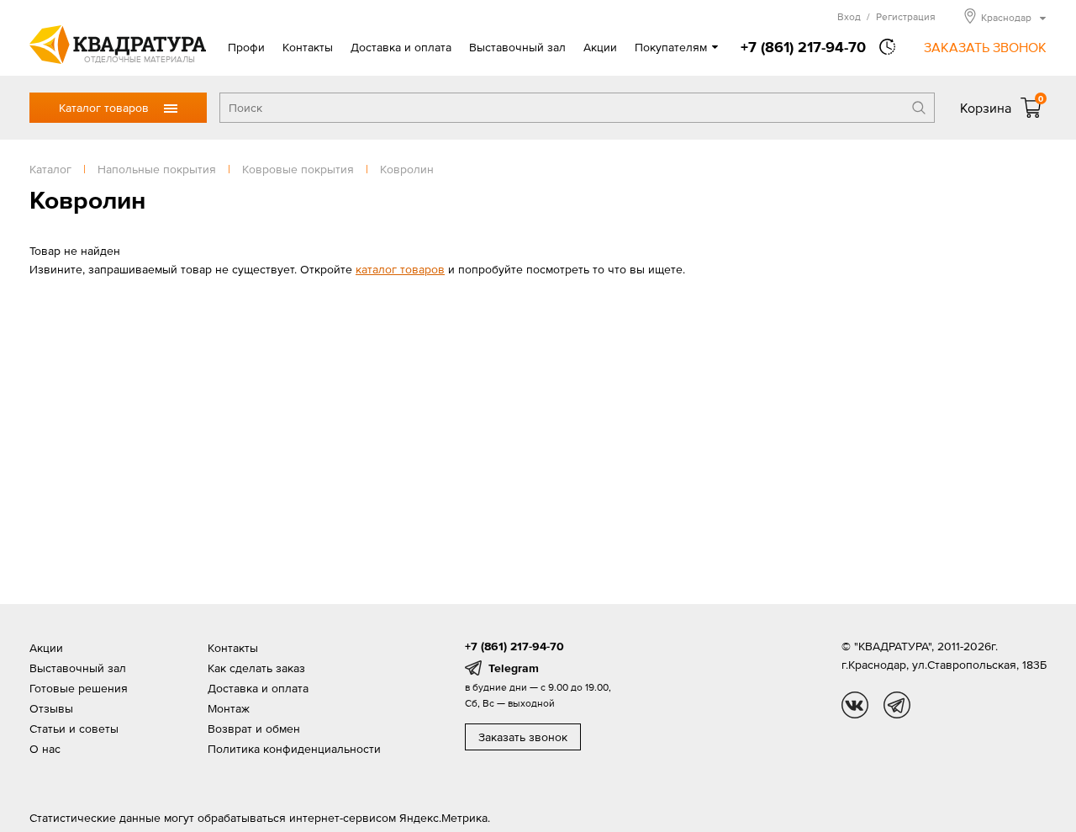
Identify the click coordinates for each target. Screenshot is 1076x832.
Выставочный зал (517, 47)
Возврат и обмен (254, 728)
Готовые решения (78, 688)
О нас (45, 748)
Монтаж (229, 708)
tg (896, 705)
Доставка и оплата (401, 47)
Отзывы (51, 708)
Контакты (307, 47)
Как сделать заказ (256, 668)
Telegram (513, 668)
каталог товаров (400, 269)
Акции (600, 47)
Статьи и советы (74, 728)
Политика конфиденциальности (294, 748)
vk (854, 705)
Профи (246, 47)
